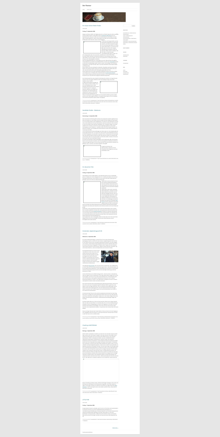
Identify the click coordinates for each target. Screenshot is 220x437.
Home (83, 9)
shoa (107, 101)
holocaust (106, 100)
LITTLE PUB (85, 399)
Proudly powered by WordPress (87, 432)
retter (105, 101)
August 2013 (125, 56)
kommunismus (113, 316)
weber (99, 223)
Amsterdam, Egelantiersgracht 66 (92, 231)
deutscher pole (106, 222)
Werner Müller (87, 103)
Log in (124, 70)
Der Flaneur (86, 5)
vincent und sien (97, 318)
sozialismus (87, 318)
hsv (107, 158)
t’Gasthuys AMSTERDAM (89, 325)
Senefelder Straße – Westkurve (91, 110)
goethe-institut (86, 392)
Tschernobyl (111, 61)
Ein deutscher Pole (87, 167)
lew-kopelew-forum (111, 100)
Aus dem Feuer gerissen (110, 72)
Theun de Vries (91, 265)
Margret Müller (90, 101)
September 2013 (126, 54)
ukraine (113, 101)
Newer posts (115, 427)
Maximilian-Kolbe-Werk (106, 35)
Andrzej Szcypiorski (97, 211)
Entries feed (125, 71)
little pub (110, 419)
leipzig (91, 392)
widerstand (108, 318)
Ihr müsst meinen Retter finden (91, 25)
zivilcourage (93, 103)
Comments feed (126, 72)
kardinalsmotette (107, 316)
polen (102, 101)
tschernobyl (110, 101)
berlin (101, 419)
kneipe (108, 419)
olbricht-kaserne (96, 101)
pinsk (100, 101)
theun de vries (91, 318)
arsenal (101, 158)
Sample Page (89, 9)
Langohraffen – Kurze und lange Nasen (129, 41)
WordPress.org (125, 74)
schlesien (90, 223)
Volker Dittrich (113, 158)
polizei (110, 158)
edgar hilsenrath (111, 391)
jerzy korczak (112, 222)
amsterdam (102, 391)
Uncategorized (93, 100)
